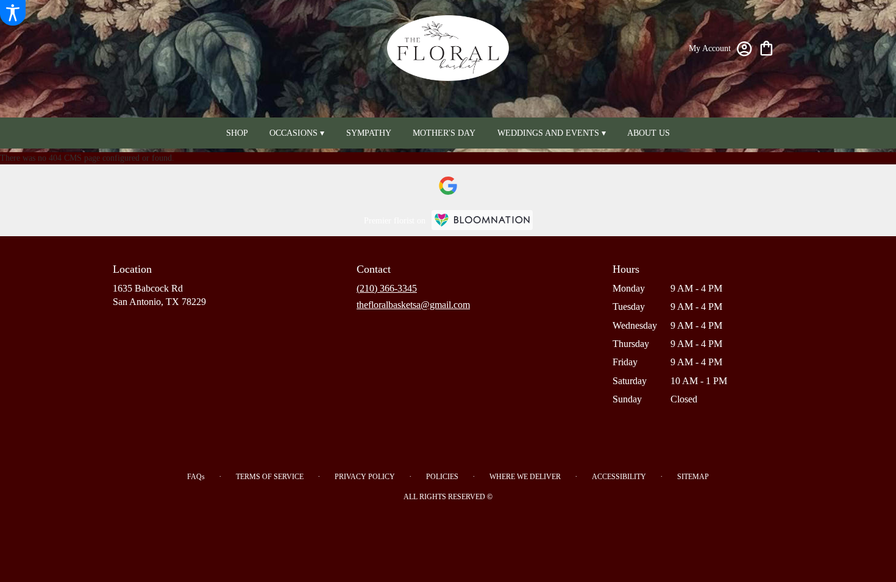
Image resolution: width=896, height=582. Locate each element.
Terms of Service (270, 476)
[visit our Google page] (448, 186)
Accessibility (619, 476)
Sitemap (693, 476)
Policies (442, 476)
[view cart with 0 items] (766, 47)
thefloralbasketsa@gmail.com (413, 305)
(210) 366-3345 (387, 288)
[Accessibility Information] (13, 13)
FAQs (196, 476)
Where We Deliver (525, 476)
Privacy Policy (365, 476)
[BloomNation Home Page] (482, 220)
